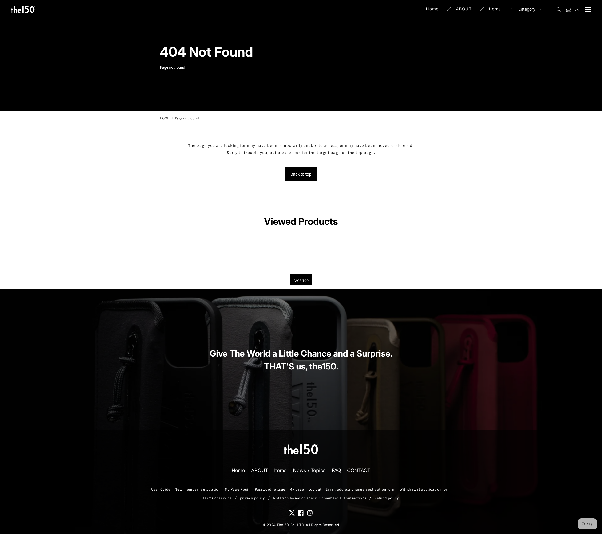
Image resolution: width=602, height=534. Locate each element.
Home (432, 8)
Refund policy (386, 498)
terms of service (217, 498)
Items (495, 8)
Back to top (301, 174)
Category (526, 9)
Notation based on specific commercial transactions (319, 498)
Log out (315, 489)
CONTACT (358, 470)
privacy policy (252, 498)
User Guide (161, 489)
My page (296, 489)
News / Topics (309, 470)
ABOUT (464, 8)
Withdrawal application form (425, 489)
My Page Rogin (238, 489)
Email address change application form (361, 489)
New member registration (198, 489)
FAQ (336, 470)
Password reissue (270, 489)
